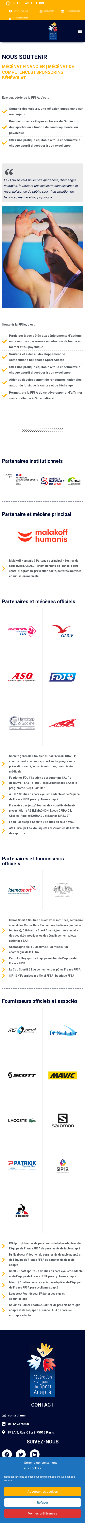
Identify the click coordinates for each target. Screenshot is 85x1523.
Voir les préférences (42, 1513)
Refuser (42, 1502)
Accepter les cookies (42, 1491)
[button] (79, 31)
